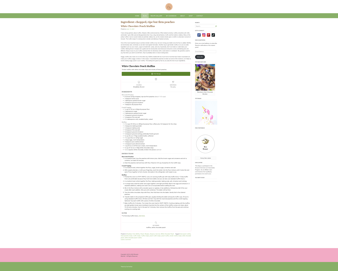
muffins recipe (145, 236)
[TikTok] (213, 35)
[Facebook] (199, 35)
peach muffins (165, 236)
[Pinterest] (208, 35)
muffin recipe (136, 236)
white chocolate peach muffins (133, 238)
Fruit (133, 234)
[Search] (216, 26)
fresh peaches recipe (126, 236)
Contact (199, 16)
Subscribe (200, 57)
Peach (142, 234)
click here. (142, 216)
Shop (191, 16)
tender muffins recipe (176, 236)
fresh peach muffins (185, 234)
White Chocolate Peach (167, 234)
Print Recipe (157, 74)
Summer (157, 234)
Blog (145, 16)
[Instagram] (204, 35)
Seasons (152, 234)
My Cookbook (171, 16)
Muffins (138, 234)
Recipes (147, 234)
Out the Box (129, 266)
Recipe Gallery (156, 16)
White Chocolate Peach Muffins (138, 26)
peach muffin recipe (155, 236)
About (182, 16)
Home (137, 16)
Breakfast (129, 234)
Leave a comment (126, 239)
